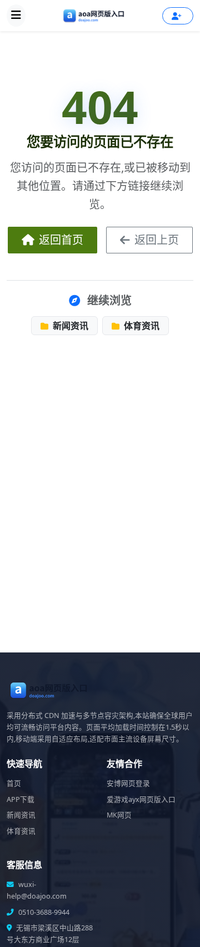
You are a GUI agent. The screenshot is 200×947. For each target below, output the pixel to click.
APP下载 (20, 799)
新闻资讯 (69, 326)
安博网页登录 (128, 783)
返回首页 (61, 239)
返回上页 (156, 239)
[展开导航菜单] (16, 15)
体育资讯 (140, 326)
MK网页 (119, 815)
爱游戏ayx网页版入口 (141, 799)
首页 (14, 783)
